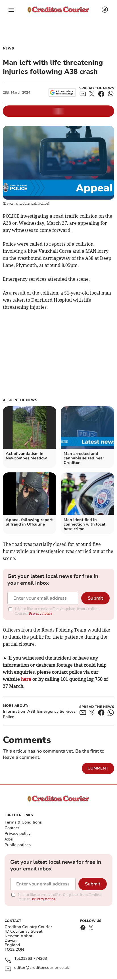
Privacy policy (17, 833)
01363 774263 (34, 958)
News (8, 48)
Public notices (18, 845)
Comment (97, 768)
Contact (12, 828)
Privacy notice (40, 613)
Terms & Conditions (23, 822)
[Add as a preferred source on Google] (62, 92)
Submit (95, 598)
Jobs (9, 839)
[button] (11, 10)
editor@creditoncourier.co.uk (41, 967)
